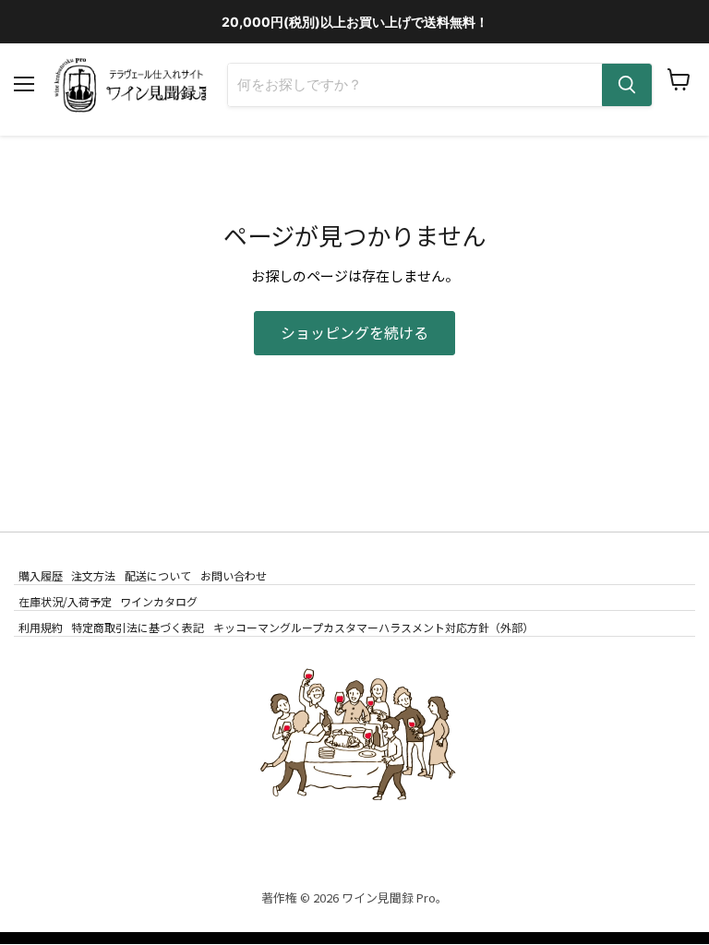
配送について (158, 574)
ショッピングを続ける (354, 332)
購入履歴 (40, 574)
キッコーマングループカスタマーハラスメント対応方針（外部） (373, 627)
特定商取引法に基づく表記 (137, 627)
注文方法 (93, 574)
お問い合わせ (233, 574)
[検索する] (627, 85)
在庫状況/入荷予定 (65, 601)
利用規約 (40, 627)
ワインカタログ (159, 601)
